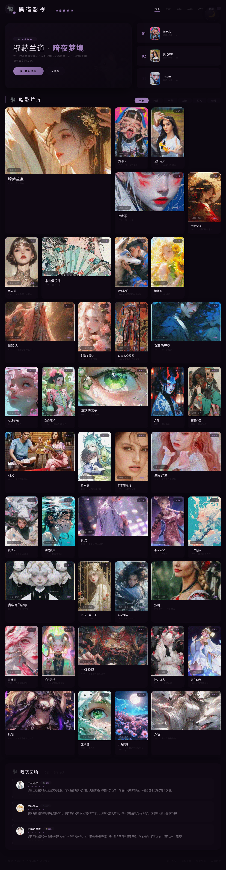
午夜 (168, 9)
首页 (157, 9)
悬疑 (179, 9)
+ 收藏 (55, 71)
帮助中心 (201, 860)
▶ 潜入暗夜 (28, 71)
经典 (190, 9)
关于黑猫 (172, 860)
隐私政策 (186, 860)
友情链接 (216, 860)
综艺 (201, 9)
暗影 (214, 9)
